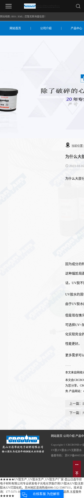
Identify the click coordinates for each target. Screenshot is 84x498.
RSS (13, 16)
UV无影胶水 (74, 450)
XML (20, 16)
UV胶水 (62, 450)
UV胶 (54, 450)
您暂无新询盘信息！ (36, 16)
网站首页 (15, 28)
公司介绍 (46, 28)
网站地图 (5, 16)
